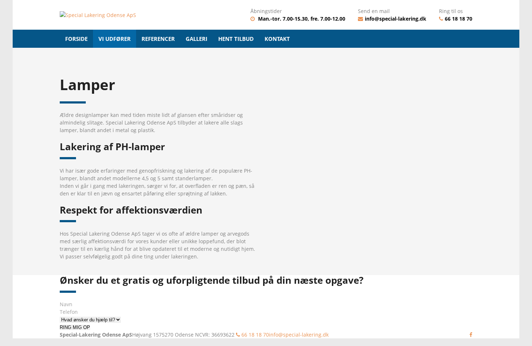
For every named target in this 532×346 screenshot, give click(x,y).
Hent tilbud (236, 38)
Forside (76, 38)
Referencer (158, 38)
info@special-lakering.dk (395, 18)
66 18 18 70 (458, 18)
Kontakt (277, 38)
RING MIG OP (75, 327)
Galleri (196, 38)
